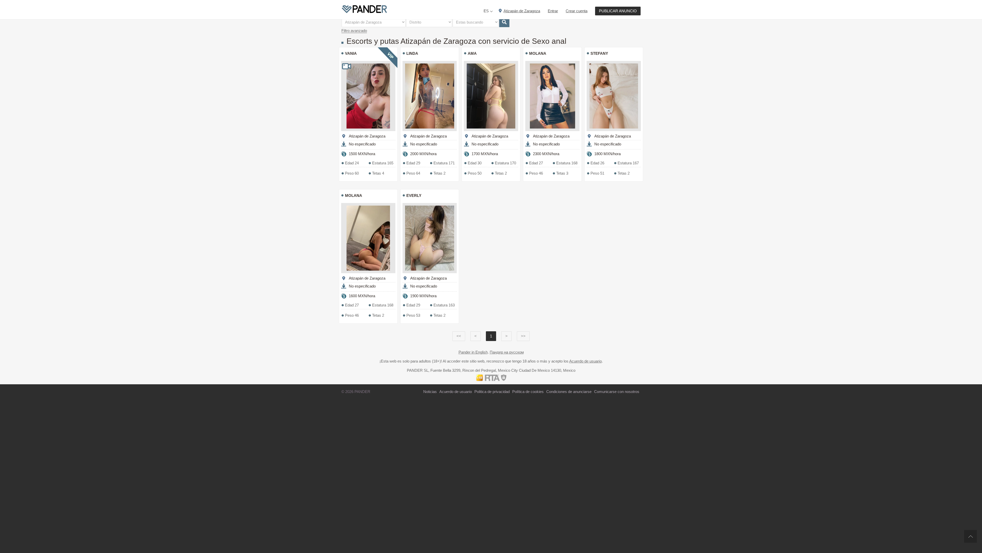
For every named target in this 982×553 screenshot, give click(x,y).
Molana (537, 53)
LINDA (412, 53)
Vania (351, 53)
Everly (413, 195)
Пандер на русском (507, 352)
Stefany (599, 53)
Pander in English (473, 352)
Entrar (553, 11)
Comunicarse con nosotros (616, 391)
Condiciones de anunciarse (569, 391)
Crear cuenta (576, 11)
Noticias (430, 391)
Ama (472, 53)
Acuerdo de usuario (585, 361)
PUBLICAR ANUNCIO (618, 11)
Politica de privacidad (492, 391)
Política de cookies (528, 391)
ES (486, 11)
